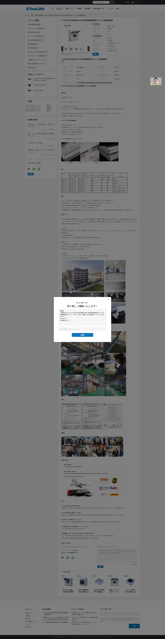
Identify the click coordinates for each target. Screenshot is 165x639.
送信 (82, 335)
